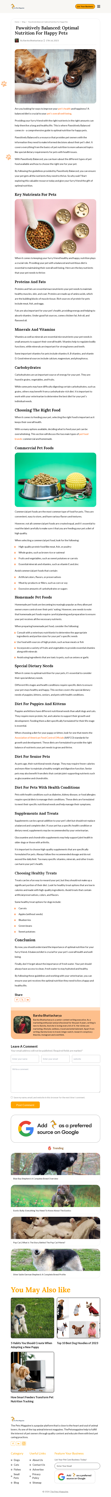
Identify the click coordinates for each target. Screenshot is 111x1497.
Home (17, 22)
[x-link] (22, 1000)
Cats (16, 1464)
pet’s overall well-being (59, 113)
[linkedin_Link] (18, 1443)
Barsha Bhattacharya (33, 40)
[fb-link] (17, 1000)
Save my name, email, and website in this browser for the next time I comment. (49, 1097)
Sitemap (36, 1482)
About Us (37, 1460)
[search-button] (98, 6)
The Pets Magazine (59, 1491)
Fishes (17, 1469)
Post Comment (25, 1105)
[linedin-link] (28, 1000)
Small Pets (17, 1476)
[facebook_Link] (13, 1443)
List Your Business (85, 6)
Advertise (38, 1469)
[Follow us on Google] (55, 1129)
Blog (23, 22)
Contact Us (38, 1464)
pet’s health (64, 108)
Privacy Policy (36, 1476)
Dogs (17, 1460)
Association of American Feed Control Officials (39, 737)
